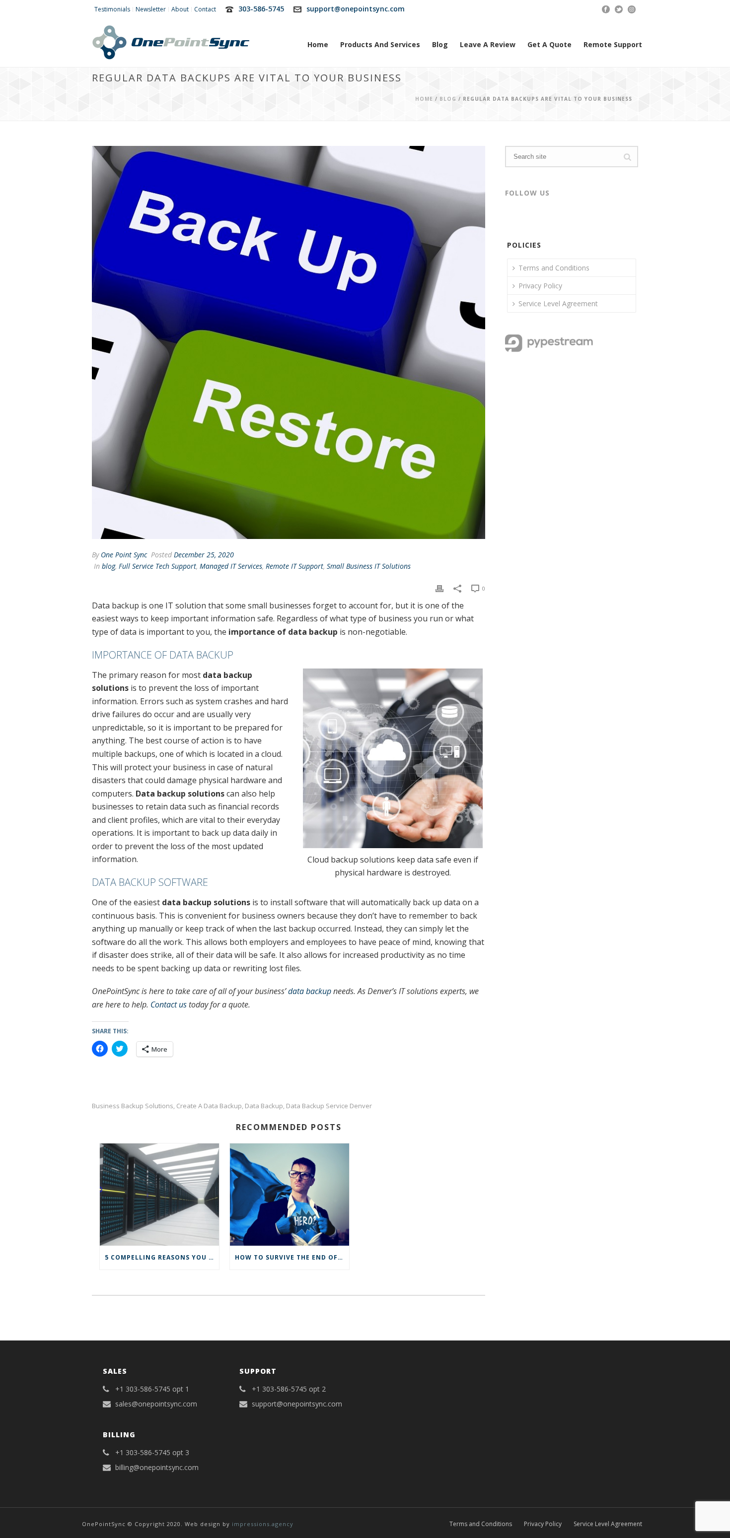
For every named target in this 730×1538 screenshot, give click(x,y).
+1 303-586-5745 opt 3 (152, 1452)
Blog (440, 44)
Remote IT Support (294, 566)
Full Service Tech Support (157, 566)
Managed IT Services (231, 566)
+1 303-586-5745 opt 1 (152, 1389)
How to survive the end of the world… (292, 1257)
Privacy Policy (540, 285)
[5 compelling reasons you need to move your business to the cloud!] (159, 1194)
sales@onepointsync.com (156, 1404)
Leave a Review (487, 44)
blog (447, 98)
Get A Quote (549, 44)
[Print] (439, 588)
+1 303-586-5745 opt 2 (289, 1389)
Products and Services (380, 44)
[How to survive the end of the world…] (289, 1194)
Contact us (168, 1004)
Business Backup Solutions (132, 1106)
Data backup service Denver (329, 1106)
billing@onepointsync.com (157, 1467)
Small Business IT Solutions (369, 566)
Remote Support (613, 44)
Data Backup (264, 1106)
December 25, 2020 (204, 554)
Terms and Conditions (553, 267)
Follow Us (527, 193)
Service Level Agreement (558, 303)
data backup (309, 991)
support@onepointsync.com (355, 8)
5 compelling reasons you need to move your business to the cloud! (162, 1257)
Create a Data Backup (209, 1106)
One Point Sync (124, 554)
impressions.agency (262, 1524)
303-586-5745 (261, 8)
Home (317, 44)
